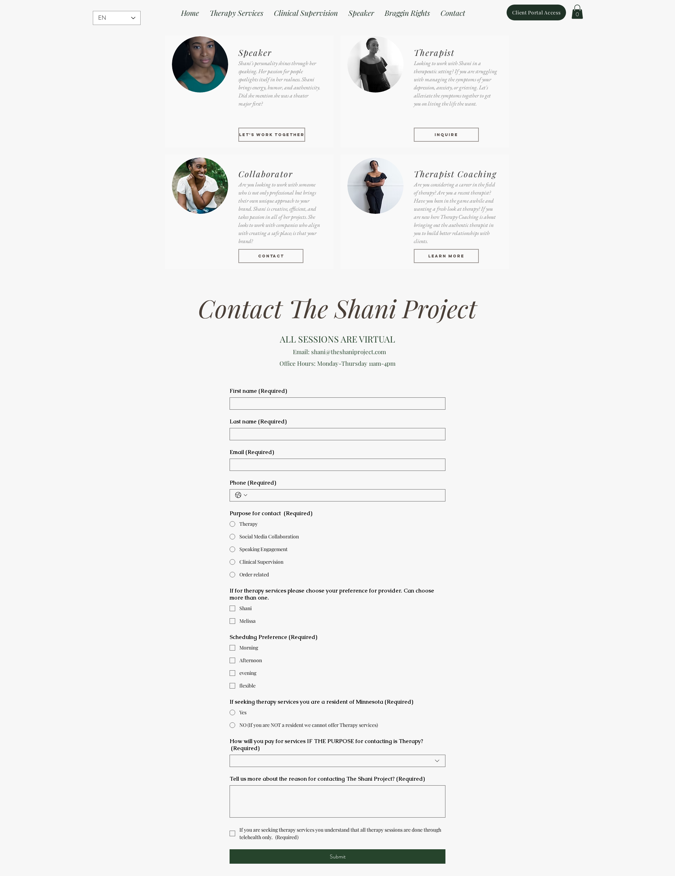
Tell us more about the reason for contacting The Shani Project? (327, 778)
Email (252, 452)
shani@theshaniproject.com (348, 352)
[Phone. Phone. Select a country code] (241, 495)
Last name (258, 421)
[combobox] (337, 761)
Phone (253, 482)
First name (258, 391)
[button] (577, 12)
